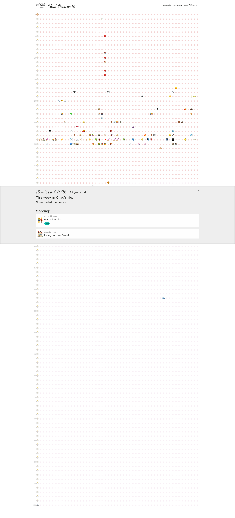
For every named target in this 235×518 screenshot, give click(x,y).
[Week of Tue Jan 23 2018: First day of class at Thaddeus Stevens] (176, 144)
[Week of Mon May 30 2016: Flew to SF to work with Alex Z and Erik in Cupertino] (71, 139)
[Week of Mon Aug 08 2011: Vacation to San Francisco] (102, 118)
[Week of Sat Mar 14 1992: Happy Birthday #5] (37, 36)
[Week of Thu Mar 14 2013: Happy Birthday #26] (37, 127)
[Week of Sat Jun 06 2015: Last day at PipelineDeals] (74, 135)
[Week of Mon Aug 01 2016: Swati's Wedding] (99, 139)
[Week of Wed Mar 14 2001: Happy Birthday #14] (37, 75)
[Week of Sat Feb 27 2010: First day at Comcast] (191, 109)
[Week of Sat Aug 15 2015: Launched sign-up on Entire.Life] (105, 135)
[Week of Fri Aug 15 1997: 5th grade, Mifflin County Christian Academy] (105, 58)
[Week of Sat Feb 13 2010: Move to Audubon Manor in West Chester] (185, 109)
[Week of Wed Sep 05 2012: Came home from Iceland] (114, 122)
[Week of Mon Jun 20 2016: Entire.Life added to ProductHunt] (80, 139)
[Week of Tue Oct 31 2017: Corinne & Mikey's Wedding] (139, 144)
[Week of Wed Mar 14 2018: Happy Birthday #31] (37, 148)
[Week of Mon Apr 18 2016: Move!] (52, 139)
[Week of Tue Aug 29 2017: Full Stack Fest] (111, 144)
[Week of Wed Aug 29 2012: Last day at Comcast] (111, 122)
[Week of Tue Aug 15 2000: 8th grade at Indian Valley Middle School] (105, 70)
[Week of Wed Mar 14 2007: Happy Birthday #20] (37, 101)
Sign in (193, 5)
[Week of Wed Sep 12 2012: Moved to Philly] (117, 122)
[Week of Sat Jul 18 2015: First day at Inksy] (93, 135)
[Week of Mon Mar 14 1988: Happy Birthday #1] (37, 19)
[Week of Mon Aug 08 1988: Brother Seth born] (102, 19)
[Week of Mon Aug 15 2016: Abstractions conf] (105, 139)
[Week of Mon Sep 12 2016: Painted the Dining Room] (117, 139)
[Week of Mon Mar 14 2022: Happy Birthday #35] (37, 165)
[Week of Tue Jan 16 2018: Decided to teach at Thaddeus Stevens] (172, 144)
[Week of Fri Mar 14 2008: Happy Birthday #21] (37, 105)
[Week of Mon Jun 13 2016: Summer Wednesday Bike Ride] (77, 139)
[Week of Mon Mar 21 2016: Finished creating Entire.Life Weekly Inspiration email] (40, 139)
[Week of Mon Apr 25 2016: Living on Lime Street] (56, 139)
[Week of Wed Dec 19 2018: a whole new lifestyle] (160, 148)
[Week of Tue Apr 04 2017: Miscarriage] (46, 144)
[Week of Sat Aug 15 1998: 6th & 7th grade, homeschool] (105, 62)
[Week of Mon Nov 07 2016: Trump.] (142, 139)
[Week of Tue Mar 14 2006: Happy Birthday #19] (37, 96)
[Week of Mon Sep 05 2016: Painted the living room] (114, 139)
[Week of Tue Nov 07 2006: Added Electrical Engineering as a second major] (142, 96)
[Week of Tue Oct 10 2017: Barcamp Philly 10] (129, 144)
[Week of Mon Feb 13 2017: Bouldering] (185, 139)
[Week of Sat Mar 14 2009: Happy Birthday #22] (37, 109)
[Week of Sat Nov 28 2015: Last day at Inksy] (151, 135)
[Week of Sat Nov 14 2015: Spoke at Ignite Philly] (145, 135)
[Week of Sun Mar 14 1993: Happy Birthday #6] (37, 40)
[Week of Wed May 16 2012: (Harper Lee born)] (65, 122)
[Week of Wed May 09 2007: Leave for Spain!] (62, 101)
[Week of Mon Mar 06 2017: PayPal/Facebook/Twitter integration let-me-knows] (194, 139)
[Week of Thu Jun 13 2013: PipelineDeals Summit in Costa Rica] (77, 127)
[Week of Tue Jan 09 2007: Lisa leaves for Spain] (169, 96)
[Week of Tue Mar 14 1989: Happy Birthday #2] (37, 23)
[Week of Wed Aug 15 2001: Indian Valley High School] (105, 75)
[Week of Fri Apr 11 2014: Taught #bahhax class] (49, 131)
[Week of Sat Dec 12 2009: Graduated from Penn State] (157, 109)
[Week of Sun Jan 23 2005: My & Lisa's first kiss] (176, 88)
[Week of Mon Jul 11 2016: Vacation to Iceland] (89, 139)
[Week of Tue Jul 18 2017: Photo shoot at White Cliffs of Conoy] (93, 144)
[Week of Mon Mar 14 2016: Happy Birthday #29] (37, 139)
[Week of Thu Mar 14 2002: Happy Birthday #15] (37, 79)
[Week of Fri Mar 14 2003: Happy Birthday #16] (37, 83)
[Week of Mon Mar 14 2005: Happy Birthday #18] (37, 92)
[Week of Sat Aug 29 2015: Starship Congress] (111, 135)
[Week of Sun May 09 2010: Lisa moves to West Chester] (62, 114)
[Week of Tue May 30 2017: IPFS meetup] (71, 144)
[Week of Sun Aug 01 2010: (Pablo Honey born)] (99, 114)
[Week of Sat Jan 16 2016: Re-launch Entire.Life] (172, 135)
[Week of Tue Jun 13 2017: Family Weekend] (77, 144)
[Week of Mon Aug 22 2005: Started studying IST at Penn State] (108, 92)
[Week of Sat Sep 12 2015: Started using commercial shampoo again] (117, 135)
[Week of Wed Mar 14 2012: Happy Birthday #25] (37, 122)
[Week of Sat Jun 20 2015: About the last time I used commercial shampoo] (80, 135)
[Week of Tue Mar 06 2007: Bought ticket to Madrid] (194, 96)
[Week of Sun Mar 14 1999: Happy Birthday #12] (37, 66)
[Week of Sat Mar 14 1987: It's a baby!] (37, 14)
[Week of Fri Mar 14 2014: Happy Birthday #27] (37, 131)
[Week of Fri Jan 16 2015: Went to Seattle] (172, 131)
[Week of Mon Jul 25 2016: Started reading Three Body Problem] (96, 139)
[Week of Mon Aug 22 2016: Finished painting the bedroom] (108, 139)
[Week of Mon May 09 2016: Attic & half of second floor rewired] (62, 139)
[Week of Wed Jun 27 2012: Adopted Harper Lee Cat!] (83, 122)
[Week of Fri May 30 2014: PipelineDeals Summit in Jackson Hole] (71, 131)
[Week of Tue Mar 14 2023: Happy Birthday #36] (37, 170)
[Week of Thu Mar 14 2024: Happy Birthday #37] (37, 174)
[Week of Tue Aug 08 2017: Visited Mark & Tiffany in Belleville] (102, 144)
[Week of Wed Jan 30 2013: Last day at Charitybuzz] (179, 122)
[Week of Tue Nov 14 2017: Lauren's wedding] (145, 144)
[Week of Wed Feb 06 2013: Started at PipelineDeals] (182, 122)
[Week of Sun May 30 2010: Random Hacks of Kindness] (71, 114)
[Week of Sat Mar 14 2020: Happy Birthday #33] (37, 157)
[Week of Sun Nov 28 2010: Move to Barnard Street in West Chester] (151, 114)
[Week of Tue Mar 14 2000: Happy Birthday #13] (37, 70)
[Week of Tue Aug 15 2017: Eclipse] (105, 144)
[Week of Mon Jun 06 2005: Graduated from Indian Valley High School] (74, 92)
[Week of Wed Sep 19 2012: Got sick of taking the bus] (120, 122)
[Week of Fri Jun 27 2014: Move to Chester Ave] (83, 131)
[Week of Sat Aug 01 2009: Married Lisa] (99, 109)
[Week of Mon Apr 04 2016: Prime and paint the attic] (46, 139)
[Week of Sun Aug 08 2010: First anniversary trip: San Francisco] (102, 114)
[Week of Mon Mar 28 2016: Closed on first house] (43, 139)
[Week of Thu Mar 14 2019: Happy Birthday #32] (37, 152)
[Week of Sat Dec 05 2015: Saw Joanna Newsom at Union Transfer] (154, 135)
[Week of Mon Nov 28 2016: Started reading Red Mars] (151, 139)
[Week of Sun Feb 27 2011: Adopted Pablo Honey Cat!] (191, 114)
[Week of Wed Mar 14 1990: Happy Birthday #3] (37, 27)
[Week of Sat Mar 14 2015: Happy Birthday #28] (37, 135)
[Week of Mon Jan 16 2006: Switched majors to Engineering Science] (172, 92)
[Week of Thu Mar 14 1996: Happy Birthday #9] (37, 53)
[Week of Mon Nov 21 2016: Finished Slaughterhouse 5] (148, 139)
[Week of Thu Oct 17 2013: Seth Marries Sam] (132, 127)
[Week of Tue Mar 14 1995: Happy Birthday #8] (37, 49)
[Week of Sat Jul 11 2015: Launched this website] (89, 135)
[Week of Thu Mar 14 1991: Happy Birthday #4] (37, 32)
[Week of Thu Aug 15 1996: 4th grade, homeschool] (105, 53)
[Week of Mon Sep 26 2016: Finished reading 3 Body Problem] (123, 139)
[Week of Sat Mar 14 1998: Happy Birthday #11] (37, 62)
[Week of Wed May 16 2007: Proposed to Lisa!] (65, 101)
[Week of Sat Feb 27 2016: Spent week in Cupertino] (191, 135)
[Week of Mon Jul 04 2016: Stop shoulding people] (86, 139)
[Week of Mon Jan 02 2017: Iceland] (166, 139)
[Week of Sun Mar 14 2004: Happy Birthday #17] (37, 88)
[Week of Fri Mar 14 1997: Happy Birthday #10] (37, 58)
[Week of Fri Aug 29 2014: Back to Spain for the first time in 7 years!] (111, 131)
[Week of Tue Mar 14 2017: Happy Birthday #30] (37, 144)
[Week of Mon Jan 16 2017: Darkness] (172, 139)
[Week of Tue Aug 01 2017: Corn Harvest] (99, 144)
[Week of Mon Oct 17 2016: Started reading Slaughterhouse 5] (132, 139)
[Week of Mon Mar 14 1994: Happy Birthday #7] (37, 45)
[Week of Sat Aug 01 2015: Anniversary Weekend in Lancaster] (99, 135)
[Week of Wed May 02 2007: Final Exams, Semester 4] (59, 101)
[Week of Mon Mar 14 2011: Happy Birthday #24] (37, 118)
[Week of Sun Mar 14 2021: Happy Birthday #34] (37, 161)
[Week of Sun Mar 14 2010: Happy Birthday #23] (37, 114)
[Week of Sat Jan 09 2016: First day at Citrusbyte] (169, 135)
